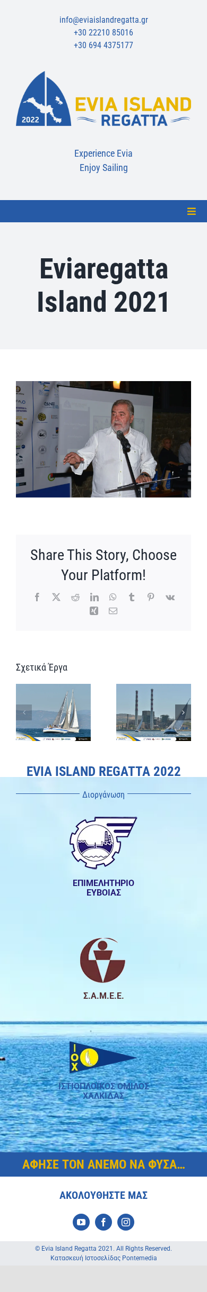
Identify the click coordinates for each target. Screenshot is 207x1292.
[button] (24, 712)
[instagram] (125, 1222)
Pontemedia (139, 1258)
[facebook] (103, 1222)
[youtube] (81, 1222)
